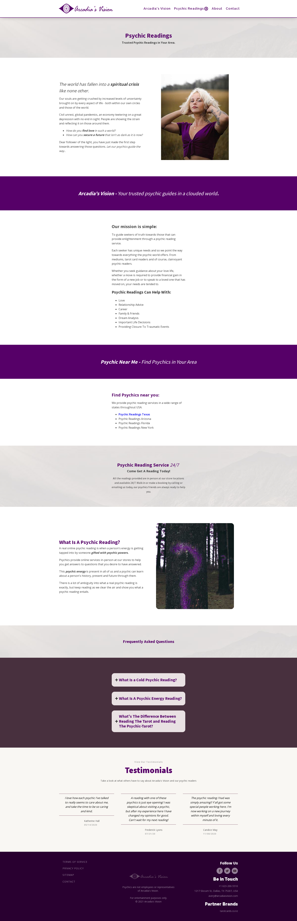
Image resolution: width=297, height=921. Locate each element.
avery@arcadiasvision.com (223, 895)
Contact (233, 8)
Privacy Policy (73, 868)
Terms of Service (75, 861)
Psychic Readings (189, 8)
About (217, 8)
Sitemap (68, 874)
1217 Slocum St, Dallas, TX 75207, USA (216, 890)
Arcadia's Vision (157, 8)
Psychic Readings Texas (134, 414)
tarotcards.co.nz (229, 911)
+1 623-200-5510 (228, 886)
